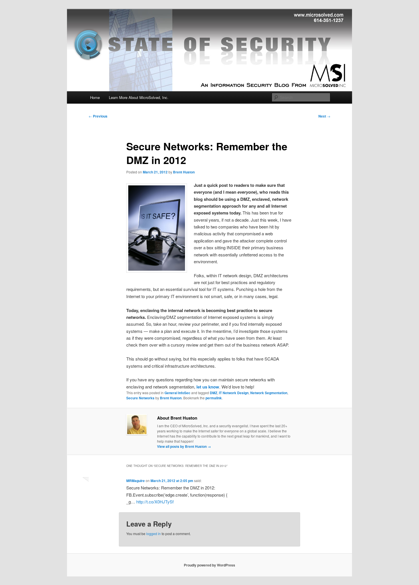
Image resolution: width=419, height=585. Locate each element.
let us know (207, 387)
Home (95, 97)
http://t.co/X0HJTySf (155, 502)
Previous (98, 116)
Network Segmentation (268, 392)
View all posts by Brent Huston (184, 446)
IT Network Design (234, 392)
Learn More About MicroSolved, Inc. (138, 97)
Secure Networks (140, 397)
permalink (214, 397)
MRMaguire (135, 480)
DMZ (213, 392)
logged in (153, 533)
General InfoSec (177, 392)
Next (324, 116)
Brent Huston (184, 172)
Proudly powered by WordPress (209, 565)
